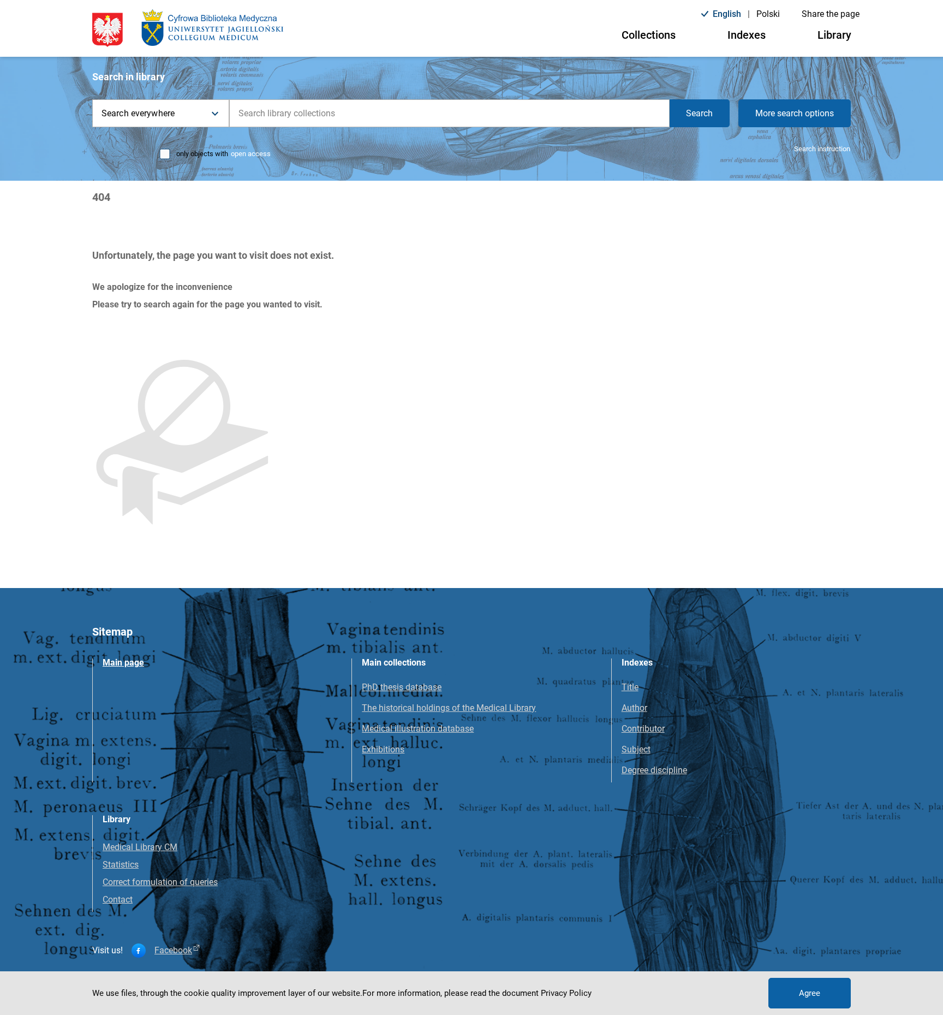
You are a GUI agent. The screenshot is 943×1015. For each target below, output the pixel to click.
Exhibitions (383, 749)
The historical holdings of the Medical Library (449, 708)
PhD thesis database (401, 687)
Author (634, 708)
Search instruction (822, 149)
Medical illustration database (418, 728)
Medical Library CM (140, 847)
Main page (123, 662)
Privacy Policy (566, 993)
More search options (794, 113)
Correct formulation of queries (160, 882)
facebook (173, 950)
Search (699, 113)
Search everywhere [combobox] (138, 113)
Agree (809, 993)
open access (251, 154)
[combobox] (449, 113)
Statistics (121, 864)
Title (630, 687)
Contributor (643, 728)
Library (834, 34)
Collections (649, 34)
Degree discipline (654, 770)
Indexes (746, 34)
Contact (118, 899)
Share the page (831, 14)
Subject (636, 749)
